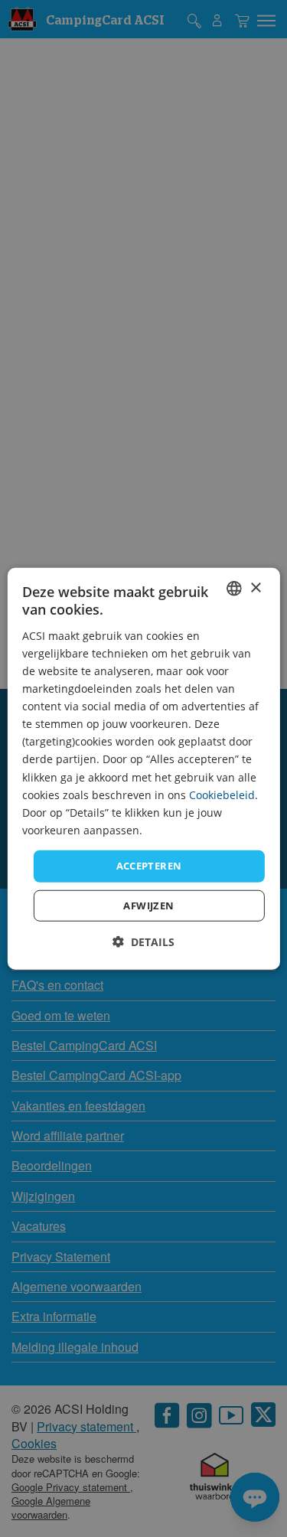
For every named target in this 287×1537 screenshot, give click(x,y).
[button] (143, 941)
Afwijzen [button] (148, 905)
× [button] (255, 587)
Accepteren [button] (149, 866)
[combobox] (234, 588)
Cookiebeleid (222, 794)
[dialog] (143, 769)
